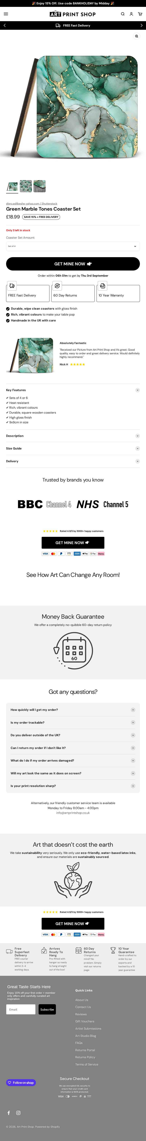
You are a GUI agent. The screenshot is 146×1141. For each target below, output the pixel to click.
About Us (81, 1000)
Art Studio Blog (85, 1036)
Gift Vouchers (84, 1021)
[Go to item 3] (39, 186)
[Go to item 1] (12, 186)
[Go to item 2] (26, 186)
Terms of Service (86, 1064)
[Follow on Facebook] (8, 1112)
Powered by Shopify (47, 1126)
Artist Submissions (88, 1029)
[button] (4, 25)
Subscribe (47, 1009)
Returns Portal (85, 1050)
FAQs (79, 1043)
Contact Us (83, 1007)
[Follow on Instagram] (18, 1112)
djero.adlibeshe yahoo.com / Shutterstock (31, 203)
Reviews (81, 1014)
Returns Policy (85, 1057)
